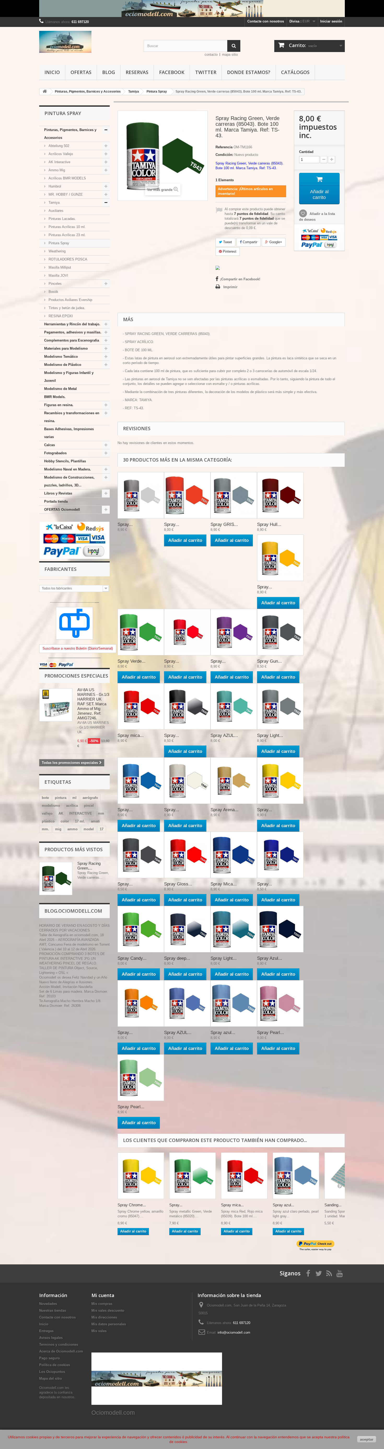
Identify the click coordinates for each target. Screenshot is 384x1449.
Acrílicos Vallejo (60, 154)
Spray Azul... (269, 958)
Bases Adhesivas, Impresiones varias (69, 433)
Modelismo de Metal (60, 389)
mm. (45, 829)
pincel (89, 806)
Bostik (53, 292)
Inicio (52, 72)
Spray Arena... (224, 809)
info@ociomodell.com (234, 1332)
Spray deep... (177, 958)
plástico (48, 821)
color (65, 821)
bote (45, 798)
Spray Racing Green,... (89, 865)
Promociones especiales (76, 676)
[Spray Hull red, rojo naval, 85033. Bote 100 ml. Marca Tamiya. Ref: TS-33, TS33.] (280, 495)
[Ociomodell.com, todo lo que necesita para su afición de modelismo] (192, 8)
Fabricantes (60, 569)
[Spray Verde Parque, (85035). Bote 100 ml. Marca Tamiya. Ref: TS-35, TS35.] (141, 632)
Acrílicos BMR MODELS (67, 178)
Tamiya (54, 202)
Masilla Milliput (59, 267)
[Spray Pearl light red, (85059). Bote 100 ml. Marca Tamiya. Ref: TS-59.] (280, 1003)
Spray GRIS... (224, 524)
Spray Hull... (269, 524)
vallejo (47, 813)
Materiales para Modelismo (66, 348)
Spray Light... (270, 735)
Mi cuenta (102, 1295)
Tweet (227, 242)
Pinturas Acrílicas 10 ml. (67, 227)
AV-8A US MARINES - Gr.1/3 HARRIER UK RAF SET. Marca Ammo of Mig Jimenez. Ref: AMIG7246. (93, 703)
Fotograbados (55, 453)
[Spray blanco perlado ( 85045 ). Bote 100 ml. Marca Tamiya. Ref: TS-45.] (187, 780)
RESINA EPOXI (60, 316)
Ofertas (81, 72)
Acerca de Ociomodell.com (61, 1351)
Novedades (48, 1304)
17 (101, 829)
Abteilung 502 (58, 146)
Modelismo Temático (61, 357)
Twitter (205, 72)
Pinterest (229, 251)
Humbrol (54, 186)
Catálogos (295, 72)
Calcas (49, 445)
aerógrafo (90, 798)
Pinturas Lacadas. (62, 219)
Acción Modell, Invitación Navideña (65, 987)
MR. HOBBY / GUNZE (65, 194)
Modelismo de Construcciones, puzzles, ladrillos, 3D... (69, 481)
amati (95, 821)
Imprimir (230, 287)
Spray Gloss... (178, 884)
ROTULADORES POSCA (67, 259)
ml (74, 798)
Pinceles (55, 284)
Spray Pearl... (270, 1032)
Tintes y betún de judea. (66, 308)
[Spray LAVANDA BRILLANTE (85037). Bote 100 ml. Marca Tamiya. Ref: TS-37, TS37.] (234, 632)
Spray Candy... (132, 958)
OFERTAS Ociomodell (62, 510)
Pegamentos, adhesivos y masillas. (72, 332)
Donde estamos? (248, 72)
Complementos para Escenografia (71, 340)
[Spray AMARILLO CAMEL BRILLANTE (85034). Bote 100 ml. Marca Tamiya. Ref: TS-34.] (280, 558)
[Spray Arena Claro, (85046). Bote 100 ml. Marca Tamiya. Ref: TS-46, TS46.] (234, 780)
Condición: (224, 155)
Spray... (125, 524)
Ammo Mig (56, 170)
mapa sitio (230, 54)
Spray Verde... (132, 661)
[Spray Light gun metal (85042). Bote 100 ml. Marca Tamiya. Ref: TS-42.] (280, 706)
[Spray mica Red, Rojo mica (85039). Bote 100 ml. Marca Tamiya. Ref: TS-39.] (141, 706)
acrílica (72, 806)
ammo (72, 829)
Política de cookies (54, 1365)
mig (58, 829)
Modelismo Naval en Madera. (67, 469)
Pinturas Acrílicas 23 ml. (67, 235)
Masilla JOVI (58, 275)
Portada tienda (56, 501)
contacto (211, 54)
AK (61, 813)
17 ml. (80, 821)
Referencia (224, 147)
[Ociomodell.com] (87, 42)
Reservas (137, 72)
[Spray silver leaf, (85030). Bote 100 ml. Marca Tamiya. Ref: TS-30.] (141, 495)
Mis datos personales (108, 1324)
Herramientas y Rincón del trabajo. (72, 324)
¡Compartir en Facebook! (240, 279)
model (89, 829)
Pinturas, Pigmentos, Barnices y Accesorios (70, 134)
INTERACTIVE (80, 813)
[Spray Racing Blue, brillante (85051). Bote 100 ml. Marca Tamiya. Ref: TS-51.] (280, 855)
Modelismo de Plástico (62, 365)
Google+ (275, 242)
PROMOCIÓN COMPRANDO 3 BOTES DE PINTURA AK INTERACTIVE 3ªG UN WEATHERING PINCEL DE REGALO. (72, 958)
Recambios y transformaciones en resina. (71, 417)
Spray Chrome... (132, 1205)
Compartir (249, 242)
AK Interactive (59, 162)
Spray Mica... (224, 884)
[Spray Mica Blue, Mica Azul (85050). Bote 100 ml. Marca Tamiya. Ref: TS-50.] (234, 855)
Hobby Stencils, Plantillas (65, 461)
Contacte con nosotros (265, 21)
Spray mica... (131, 735)
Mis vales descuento (107, 1310)
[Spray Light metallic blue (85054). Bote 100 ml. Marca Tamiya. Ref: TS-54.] (234, 929)
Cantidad (306, 152)
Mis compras (101, 1304)
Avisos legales (51, 1338)
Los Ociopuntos (52, 1372)
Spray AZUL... (224, 735)
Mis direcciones (104, 1317)
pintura (60, 798)
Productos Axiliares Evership (70, 300)
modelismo (51, 806)
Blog (108, 72)
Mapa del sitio (50, 1378)
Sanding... (332, 1205)
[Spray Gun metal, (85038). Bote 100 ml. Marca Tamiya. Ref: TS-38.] (280, 632)
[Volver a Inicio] (45, 91)
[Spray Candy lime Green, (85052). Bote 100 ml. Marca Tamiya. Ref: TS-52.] (141, 929)
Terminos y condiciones (58, 1344)
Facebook (171, 72)
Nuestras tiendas (52, 1310)
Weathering (57, 251)
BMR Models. (55, 397)
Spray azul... (223, 1032)
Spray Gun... (269, 661)
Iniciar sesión (331, 21)
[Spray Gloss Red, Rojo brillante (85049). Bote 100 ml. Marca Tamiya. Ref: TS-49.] (187, 855)
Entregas (46, 1331)
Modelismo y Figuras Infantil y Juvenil (69, 377)
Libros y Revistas (58, 493)
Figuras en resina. (58, 405)
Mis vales (99, 1331)
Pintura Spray (58, 243)
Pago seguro (49, 1358)
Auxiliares (55, 211)
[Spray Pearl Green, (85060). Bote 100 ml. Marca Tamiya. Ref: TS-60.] (141, 1077)
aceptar (366, 1439)
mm (101, 813)
